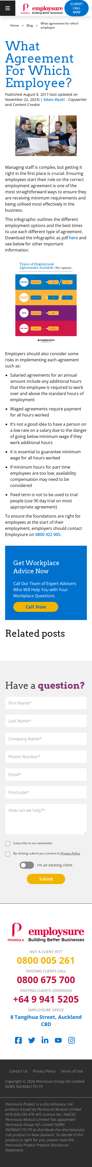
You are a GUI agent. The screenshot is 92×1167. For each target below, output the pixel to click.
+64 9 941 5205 (46, 999)
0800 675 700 (46, 980)
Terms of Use (72, 1071)
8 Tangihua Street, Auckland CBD (46, 1021)
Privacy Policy (70, 853)
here (73, 238)
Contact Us (18, 1071)
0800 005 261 (46, 960)
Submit (46, 879)
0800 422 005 (47, 534)
